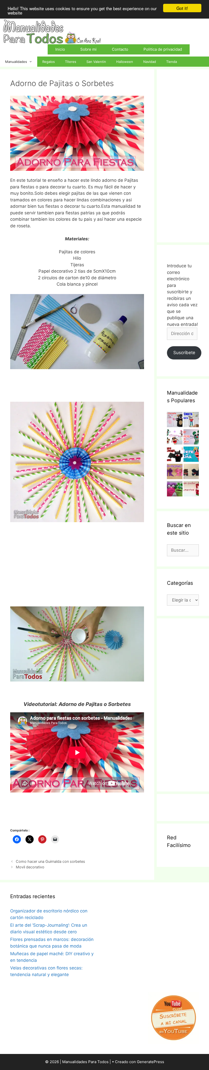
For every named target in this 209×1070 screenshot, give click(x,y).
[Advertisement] (77, 564)
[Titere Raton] (191, 438)
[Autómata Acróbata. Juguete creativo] (191, 420)
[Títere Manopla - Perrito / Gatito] (174, 420)
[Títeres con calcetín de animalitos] (174, 438)
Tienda (171, 62)
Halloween (124, 62)
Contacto (120, 49)
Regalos (48, 62)
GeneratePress (150, 1061)
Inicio (60, 49)
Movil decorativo (30, 867)
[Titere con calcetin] (174, 489)
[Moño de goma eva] (174, 472)
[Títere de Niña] (191, 455)
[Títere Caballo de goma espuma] (191, 472)
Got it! (182, 8)
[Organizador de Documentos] (191, 489)
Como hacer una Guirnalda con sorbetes (50, 861)
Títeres (70, 62)
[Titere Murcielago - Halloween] (174, 455)
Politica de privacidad (162, 49)
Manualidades (16, 62)
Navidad (149, 62)
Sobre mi (88, 49)
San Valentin (96, 62)
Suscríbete (184, 352)
